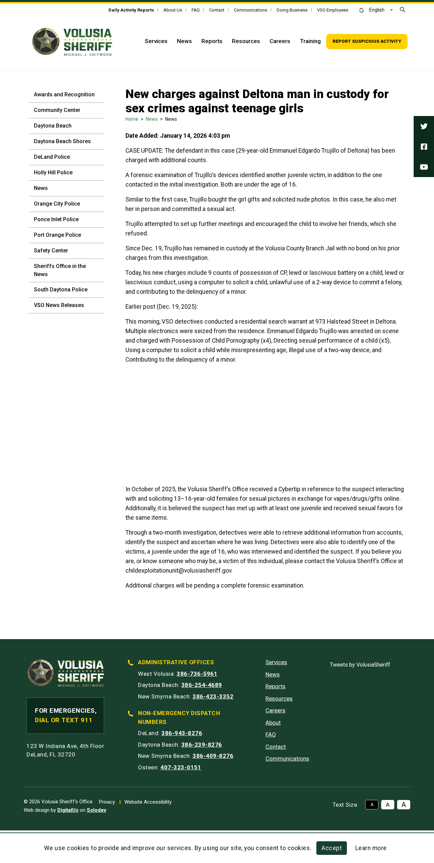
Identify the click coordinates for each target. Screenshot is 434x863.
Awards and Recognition (64, 94)
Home (131, 119)
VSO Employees (332, 10)
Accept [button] (331, 848)
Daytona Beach (53, 125)
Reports (211, 41)
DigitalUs (67, 810)
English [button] (376, 10)
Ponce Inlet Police (56, 219)
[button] (402, 9)
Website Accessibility (148, 802)
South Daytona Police (60, 289)
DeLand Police (52, 157)
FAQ (196, 10)
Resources (246, 41)
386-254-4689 (201, 685)
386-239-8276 (201, 744)
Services (156, 41)
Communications (250, 10)
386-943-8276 (181, 733)
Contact (216, 10)
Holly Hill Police (53, 172)
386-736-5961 (197, 673)
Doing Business (292, 10)
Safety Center (51, 250)
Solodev (96, 810)
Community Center (57, 110)
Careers (280, 41)
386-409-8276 (213, 755)
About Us (172, 10)
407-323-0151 (180, 767)
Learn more (371, 848)
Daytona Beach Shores (62, 141)
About (273, 722)
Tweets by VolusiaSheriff (360, 664)
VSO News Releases (59, 305)
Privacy (107, 802)
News (184, 41)
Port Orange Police (57, 235)
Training (310, 41)
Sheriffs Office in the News (60, 270)
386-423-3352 (213, 696)
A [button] (372, 804)
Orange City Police (57, 203)
